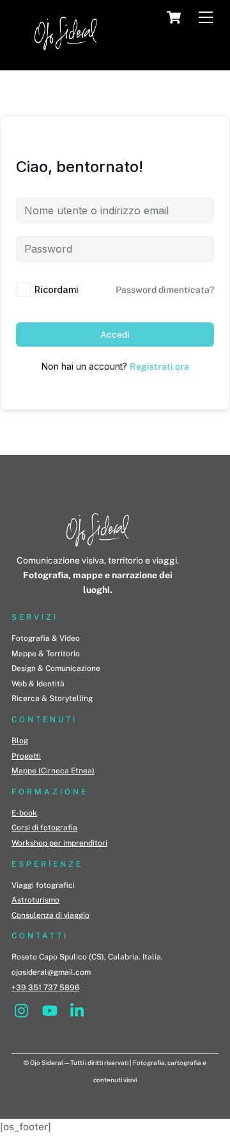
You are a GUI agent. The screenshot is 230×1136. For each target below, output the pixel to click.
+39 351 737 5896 (45, 987)
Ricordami (56, 289)
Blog (20, 740)
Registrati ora (159, 366)
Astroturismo (35, 899)
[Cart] (174, 17)
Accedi (115, 334)
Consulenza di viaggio (50, 915)
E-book (24, 813)
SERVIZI (35, 617)
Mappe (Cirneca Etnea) (53, 770)
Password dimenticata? (165, 290)
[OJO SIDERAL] (66, 54)
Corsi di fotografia (44, 827)
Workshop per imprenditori (59, 843)
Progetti (26, 756)
